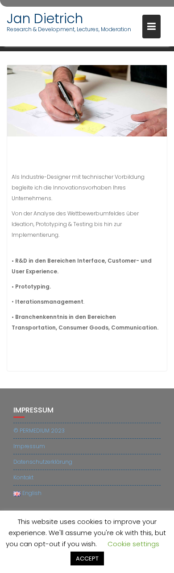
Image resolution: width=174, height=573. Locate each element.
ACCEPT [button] (87, 558)
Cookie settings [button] (133, 543)
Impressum (29, 446)
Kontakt (23, 477)
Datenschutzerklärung (42, 462)
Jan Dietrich (45, 18)
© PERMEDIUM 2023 (39, 430)
